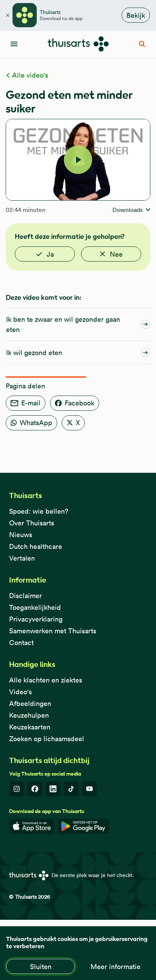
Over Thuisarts (31, 523)
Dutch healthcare (35, 546)
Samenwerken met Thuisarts (52, 630)
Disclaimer (25, 595)
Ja (50, 254)
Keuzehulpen (29, 715)
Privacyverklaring (35, 619)
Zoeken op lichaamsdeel (46, 738)
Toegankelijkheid (35, 607)
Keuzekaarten (29, 727)
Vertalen (22, 558)
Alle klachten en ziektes (45, 680)
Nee (116, 254)
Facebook (79, 403)
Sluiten (40, 966)
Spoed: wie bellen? (38, 511)
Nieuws (20, 534)
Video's (20, 691)
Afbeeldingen (30, 703)
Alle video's (29, 75)
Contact (21, 642)
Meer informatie (115, 966)
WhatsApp (36, 422)
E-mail (31, 403)
